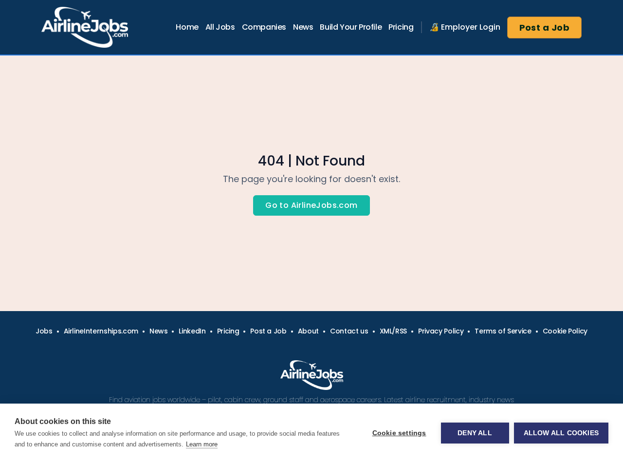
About (308, 331)
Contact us (349, 331)
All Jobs (220, 27)
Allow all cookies (561, 433)
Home (187, 27)
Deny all (475, 433)
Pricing (400, 27)
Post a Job (544, 27)
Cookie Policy (565, 331)
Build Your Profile (351, 27)
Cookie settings (399, 433)
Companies (264, 27)
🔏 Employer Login (464, 27)
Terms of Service (503, 331)
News (303, 27)
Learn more (202, 444)
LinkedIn (192, 331)
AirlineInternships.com (101, 331)
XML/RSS (393, 331)
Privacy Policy (440, 331)
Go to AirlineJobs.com (311, 205)
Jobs (44, 331)
